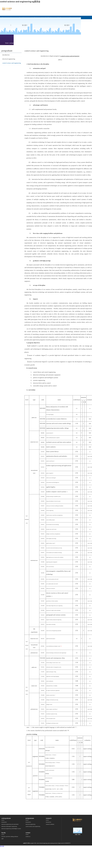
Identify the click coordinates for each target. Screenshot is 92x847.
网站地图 (2, 846)
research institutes (50, 824)
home (7, 43)
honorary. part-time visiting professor (9, 836)
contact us (28, 836)
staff (2, 838)
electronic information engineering (9, 826)
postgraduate (13, 43)
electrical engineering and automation (10, 824)
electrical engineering (8, 59)
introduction (5, 55)
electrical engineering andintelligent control (11, 828)
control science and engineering (27, 43)
